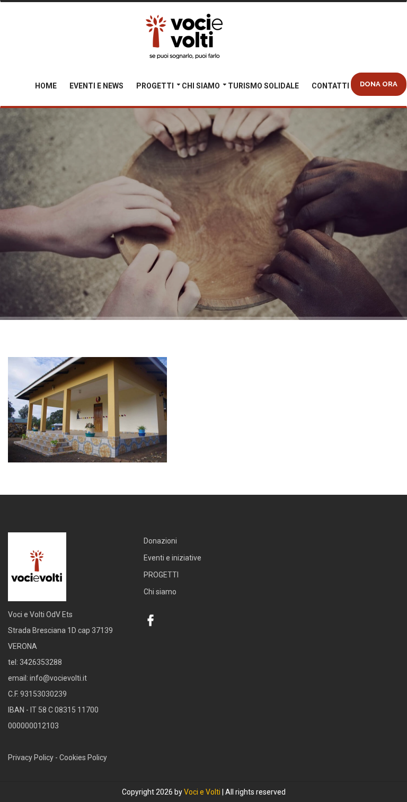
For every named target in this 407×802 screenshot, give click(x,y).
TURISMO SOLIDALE (263, 86)
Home (46, 86)
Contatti (330, 86)
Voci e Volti (202, 792)
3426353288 (41, 662)
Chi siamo (201, 86)
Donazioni (160, 541)
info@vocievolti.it (58, 678)
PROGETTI (155, 86)
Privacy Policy (31, 757)
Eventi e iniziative (172, 558)
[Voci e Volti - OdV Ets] (203, 37)
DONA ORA (378, 84)
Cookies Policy (83, 757)
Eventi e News (96, 86)
